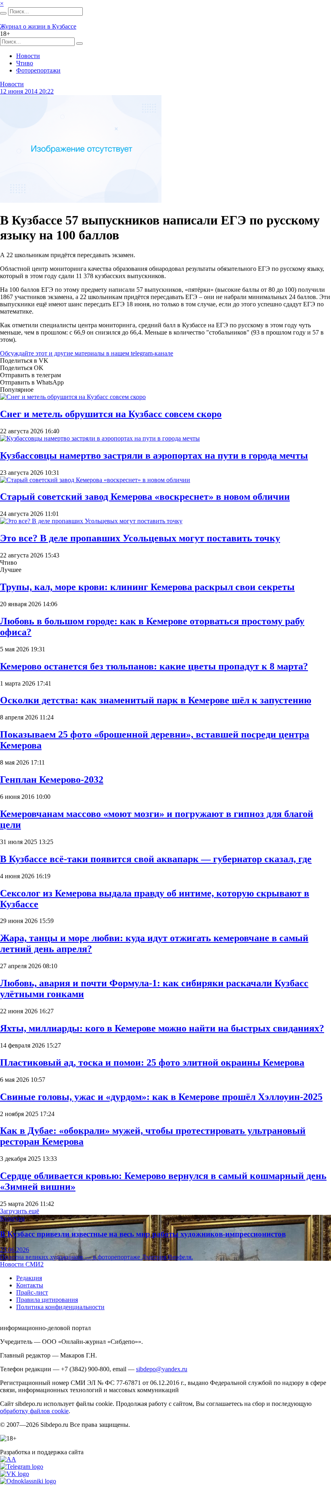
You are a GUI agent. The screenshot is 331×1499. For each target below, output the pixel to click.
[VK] (14, 1473)
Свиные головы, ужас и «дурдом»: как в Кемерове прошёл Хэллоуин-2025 (161, 1097)
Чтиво (24, 63)
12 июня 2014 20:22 (27, 91)
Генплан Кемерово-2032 (51, 779)
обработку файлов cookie (34, 1411)
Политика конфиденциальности (60, 1307)
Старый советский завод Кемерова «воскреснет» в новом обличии (145, 496)
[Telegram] (21, 1466)
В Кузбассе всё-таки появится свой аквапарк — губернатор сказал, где (156, 859)
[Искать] (3, 13)
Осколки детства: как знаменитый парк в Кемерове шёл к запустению (155, 700)
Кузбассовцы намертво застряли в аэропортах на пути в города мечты (154, 455)
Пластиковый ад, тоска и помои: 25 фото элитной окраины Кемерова (152, 1062)
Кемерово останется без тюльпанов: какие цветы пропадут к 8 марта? (154, 666)
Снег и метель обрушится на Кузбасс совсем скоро (111, 414)
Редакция (29, 1277)
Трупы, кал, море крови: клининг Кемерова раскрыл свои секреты (147, 587)
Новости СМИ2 (22, 1264)
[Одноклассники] (28, 1481)
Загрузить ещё (19, 1211)
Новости (28, 55)
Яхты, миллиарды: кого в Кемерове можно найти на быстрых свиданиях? (162, 1028)
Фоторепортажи (38, 70)
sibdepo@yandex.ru (161, 1369)
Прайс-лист (32, 1292)
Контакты (29, 1285)
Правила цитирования (47, 1299)
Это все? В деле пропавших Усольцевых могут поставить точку (140, 538)
